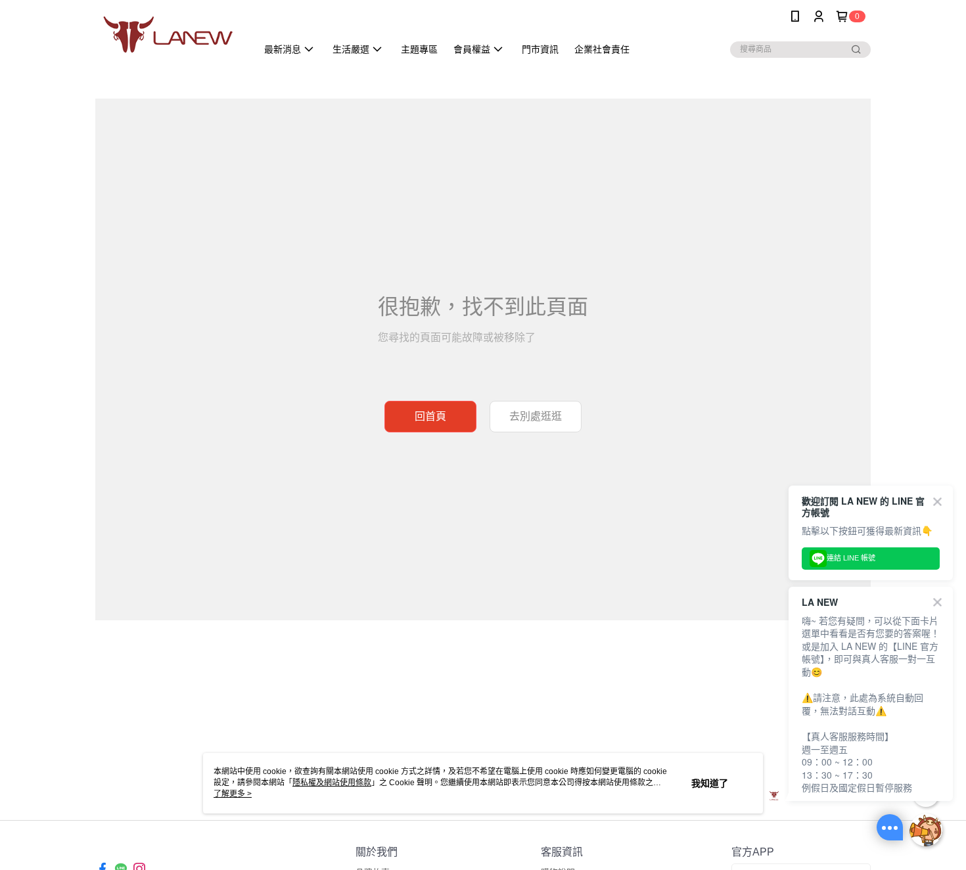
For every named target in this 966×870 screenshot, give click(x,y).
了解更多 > (233, 793)
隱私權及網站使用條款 (331, 782)
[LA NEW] (168, 34)
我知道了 (709, 783)
